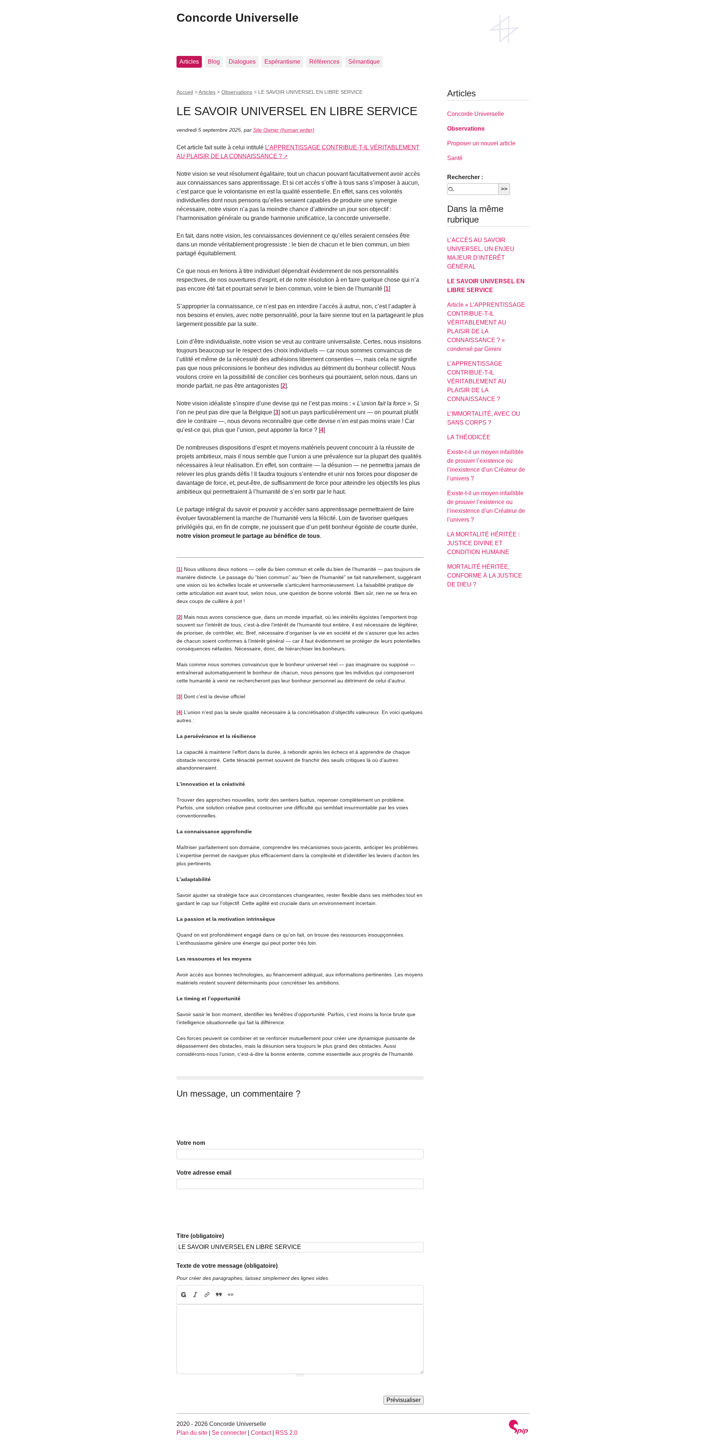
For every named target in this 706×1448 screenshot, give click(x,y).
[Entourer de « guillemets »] (230, 1294)
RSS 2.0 (286, 1433)
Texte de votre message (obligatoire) (227, 1266)
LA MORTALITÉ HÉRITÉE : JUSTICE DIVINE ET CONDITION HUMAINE (483, 543)
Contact (261, 1433)
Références (324, 61)
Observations (236, 92)
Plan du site (191, 1433)
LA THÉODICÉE (469, 437)
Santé (455, 158)
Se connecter (229, 1433)
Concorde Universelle (237, 17)
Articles (189, 61)
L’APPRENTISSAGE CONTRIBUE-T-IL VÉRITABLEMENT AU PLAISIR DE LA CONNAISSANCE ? (476, 381)
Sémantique (364, 61)
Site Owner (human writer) (283, 130)
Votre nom (190, 1143)
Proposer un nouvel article (481, 143)
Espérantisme (282, 61)
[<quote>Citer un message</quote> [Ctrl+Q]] (219, 1294)
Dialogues (242, 61)
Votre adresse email (203, 1173)
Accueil (184, 92)
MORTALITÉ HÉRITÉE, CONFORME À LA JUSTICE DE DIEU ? (484, 576)
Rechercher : (465, 177)
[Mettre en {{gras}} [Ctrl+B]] (183, 1294)
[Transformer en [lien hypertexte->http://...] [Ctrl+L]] (207, 1294)
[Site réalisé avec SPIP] (518, 1428)
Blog (214, 61)
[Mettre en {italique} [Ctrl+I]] (195, 1294)
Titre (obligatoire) (200, 1236)
